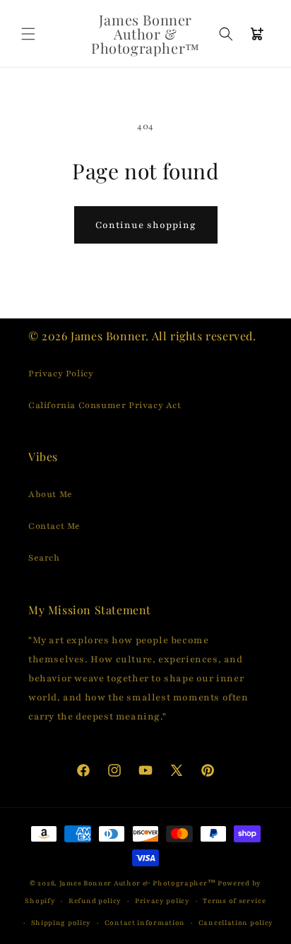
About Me (50, 494)
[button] (28, 33)
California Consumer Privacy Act (105, 405)
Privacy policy (162, 900)
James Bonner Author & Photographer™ (137, 883)
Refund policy (95, 900)
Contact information (145, 922)
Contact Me (54, 526)
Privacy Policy (60, 373)
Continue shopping (145, 225)
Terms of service (234, 900)
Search (44, 557)
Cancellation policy (235, 922)
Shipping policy (61, 922)
